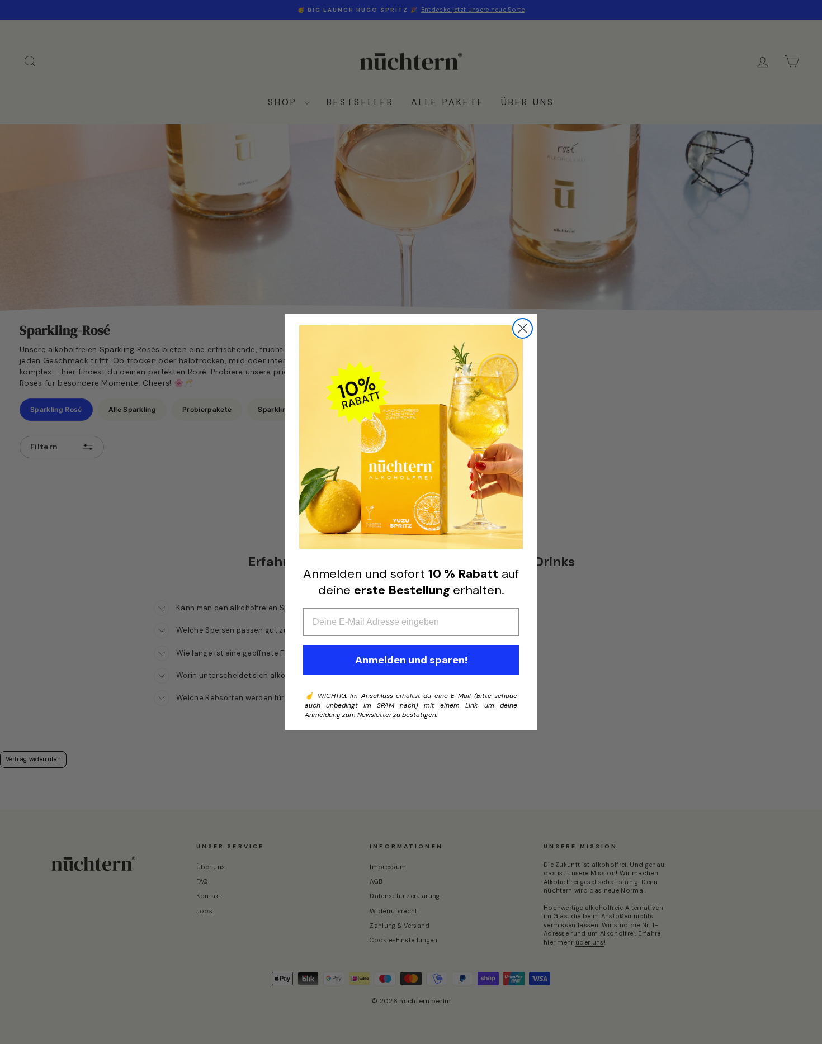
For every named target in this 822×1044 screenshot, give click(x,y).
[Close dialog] (522, 328)
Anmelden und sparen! (411, 660)
